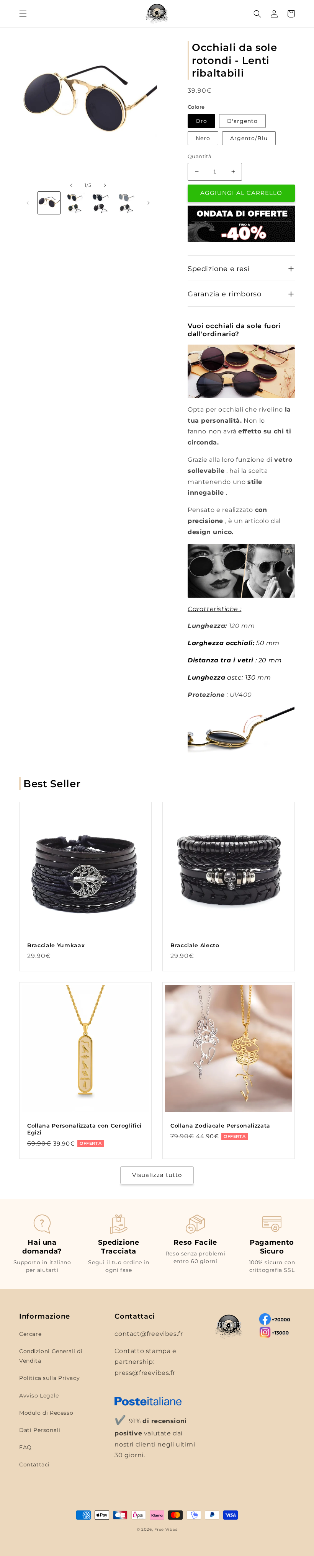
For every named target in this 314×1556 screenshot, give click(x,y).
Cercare (30, 1333)
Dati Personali (39, 1430)
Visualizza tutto (157, 1174)
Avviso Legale (39, 1395)
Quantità (199, 156)
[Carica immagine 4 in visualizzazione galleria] (127, 203)
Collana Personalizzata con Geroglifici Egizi (84, 1129)
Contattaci (34, 1464)
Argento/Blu (249, 138)
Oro (201, 121)
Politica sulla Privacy (49, 1378)
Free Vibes (165, 1529)
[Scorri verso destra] (104, 185)
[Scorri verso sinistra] (71, 185)
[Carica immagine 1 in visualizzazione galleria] (49, 203)
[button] (23, 13)
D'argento (242, 121)
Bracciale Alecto (194, 945)
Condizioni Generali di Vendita (50, 1356)
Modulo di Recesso (46, 1412)
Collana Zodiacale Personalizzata (220, 1125)
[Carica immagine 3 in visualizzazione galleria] (101, 203)
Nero (203, 138)
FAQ (25, 1447)
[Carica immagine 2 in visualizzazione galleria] (75, 203)
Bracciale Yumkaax (56, 945)
